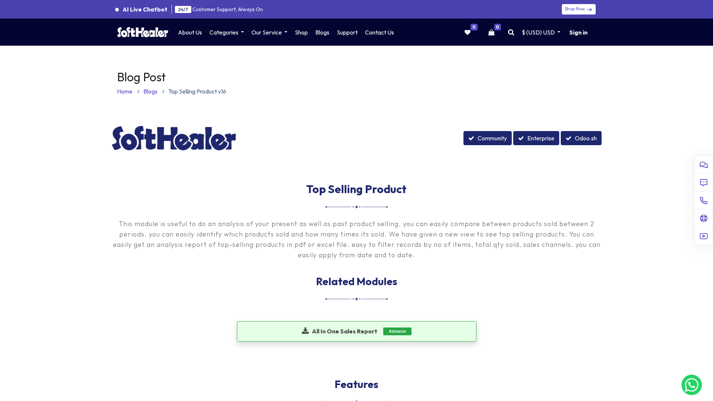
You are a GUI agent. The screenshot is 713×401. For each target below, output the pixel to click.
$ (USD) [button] (538, 32)
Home (125, 91)
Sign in (578, 32)
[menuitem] (190, 32)
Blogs (151, 91)
